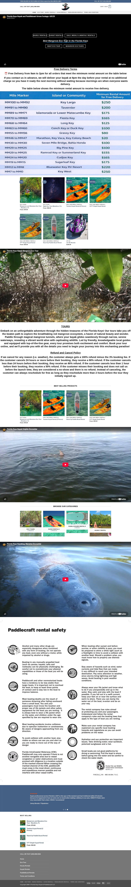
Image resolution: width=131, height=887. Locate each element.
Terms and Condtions (91, 12)
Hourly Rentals (50, 12)
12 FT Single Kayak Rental (98, 206)
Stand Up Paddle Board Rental (52, 242)
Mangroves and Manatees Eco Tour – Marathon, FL (30, 206)
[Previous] (20, 408)
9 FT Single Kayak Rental (27, 242)
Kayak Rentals (62, 12)
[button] (105, 6)
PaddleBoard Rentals (75, 12)
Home (34, 12)
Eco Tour (40, 12)
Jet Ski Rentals (70, 242)
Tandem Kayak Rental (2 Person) (76, 206)
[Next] (111, 408)
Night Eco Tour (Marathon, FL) (52, 206)
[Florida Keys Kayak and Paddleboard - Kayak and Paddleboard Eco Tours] (65, 7)
